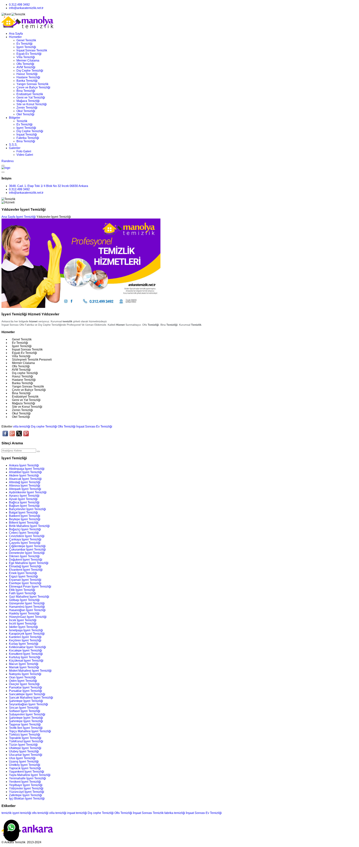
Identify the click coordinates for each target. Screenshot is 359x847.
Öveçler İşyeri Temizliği (24, 684)
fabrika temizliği (174, 812)
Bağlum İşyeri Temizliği (24, 505)
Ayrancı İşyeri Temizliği (24, 495)
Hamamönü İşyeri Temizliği (27, 606)
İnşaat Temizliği (26, 134)
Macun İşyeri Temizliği (23, 663)
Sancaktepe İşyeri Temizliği (27, 694)
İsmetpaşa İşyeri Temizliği (26, 630)
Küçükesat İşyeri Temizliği (26, 660)
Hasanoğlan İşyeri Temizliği (27, 610)
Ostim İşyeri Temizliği (23, 680)
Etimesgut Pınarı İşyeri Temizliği (30, 586)
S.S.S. (13, 144)
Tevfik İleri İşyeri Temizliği (26, 727)
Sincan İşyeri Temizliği (24, 707)
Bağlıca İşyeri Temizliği (24, 502)
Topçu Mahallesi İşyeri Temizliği (30, 731)
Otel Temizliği (25, 114)
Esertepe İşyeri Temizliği (25, 583)
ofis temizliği (40, 812)
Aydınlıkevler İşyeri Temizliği (28, 492)
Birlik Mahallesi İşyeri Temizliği (29, 526)
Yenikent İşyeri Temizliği (25, 781)
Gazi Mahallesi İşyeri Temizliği (29, 596)
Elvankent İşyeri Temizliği (26, 569)
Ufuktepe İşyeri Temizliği (25, 748)
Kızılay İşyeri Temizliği (23, 643)
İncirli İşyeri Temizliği (22, 623)
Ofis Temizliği (25, 63)
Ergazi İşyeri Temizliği (23, 576)
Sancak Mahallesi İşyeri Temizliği (31, 697)
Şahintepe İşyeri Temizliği (26, 700)
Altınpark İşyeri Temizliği (25, 489)
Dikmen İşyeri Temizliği (24, 556)
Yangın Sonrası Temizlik (32, 84)
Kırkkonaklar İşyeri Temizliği (27, 647)
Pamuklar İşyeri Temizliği (25, 687)
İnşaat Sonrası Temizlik (31, 50)
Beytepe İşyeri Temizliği (24, 519)
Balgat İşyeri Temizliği (23, 512)
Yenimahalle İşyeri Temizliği (27, 778)
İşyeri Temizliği (26, 47)
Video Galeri (24, 154)
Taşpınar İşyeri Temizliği (25, 724)
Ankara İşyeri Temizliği (24, 465)
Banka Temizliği (27, 80)
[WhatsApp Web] (11, 830)
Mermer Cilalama (27, 60)
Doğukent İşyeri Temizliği (25, 559)
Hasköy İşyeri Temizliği (24, 613)
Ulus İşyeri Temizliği (22, 758)
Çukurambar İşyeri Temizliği (27, 549)
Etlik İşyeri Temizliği (22, 589)
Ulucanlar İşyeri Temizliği (25, 754)
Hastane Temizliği (28, 77)
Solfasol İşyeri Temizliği (24, 711)
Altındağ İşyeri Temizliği (24, 482)
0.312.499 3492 (19, 4)
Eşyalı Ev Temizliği (29, 53)
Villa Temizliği (25, 57)
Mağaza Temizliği (28, 100)
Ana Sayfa (16, 33)
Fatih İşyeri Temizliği (22, 593)
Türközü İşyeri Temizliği (24, 734)
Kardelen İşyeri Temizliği (25, 637)
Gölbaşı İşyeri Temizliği (24, 600)
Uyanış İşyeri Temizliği (24, 761)
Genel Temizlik (26, 40)
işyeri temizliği (21, 812)
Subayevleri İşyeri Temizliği (27, 714)
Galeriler (14, 148)
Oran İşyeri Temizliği (22, 677)
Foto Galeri (23, 151)
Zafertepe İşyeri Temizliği (25, 795)
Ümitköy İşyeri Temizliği (24, 764)
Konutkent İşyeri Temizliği (26, 653)
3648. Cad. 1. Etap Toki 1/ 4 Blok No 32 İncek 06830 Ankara (48, 185)
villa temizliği (21, 426)
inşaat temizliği (77, 812)
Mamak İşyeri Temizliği (24, 667)
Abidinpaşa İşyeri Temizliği (27, 468)
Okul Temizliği (25, 111)
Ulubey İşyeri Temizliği (24, 751)
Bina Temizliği (25, 90)
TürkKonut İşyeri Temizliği (26, 741)
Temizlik (21, 121)
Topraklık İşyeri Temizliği (25, 738)
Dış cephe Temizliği (44, 426)
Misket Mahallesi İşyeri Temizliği (30, 670)
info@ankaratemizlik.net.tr (26, 8)
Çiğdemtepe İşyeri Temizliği (27, 546)
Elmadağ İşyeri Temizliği (25, 566)
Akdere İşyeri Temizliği (24, 475)
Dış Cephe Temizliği (29, 70)
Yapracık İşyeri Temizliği (25, 768)
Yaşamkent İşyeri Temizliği (26, 771)
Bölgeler (14, 117)
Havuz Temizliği (27, 74)
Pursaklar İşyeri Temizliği (25, 690)
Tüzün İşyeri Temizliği (23, 744)
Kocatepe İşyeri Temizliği (25, 650)
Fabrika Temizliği (27, 137)
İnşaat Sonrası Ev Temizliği (94, 426)
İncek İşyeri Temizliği (22, 620)
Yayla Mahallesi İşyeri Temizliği (29, 775)
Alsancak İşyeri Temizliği (25, 478)
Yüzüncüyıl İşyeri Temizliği (26, 791)
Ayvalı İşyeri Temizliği (23, 499)
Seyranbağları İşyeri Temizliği (28, 704)
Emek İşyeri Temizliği (23, 573)
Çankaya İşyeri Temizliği (25, 539)
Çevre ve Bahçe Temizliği (33, 87)
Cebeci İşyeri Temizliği (24, 532)
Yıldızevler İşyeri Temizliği (26, 788)
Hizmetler (15, 37)
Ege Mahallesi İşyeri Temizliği (28, 563)
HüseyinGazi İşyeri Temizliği (28, 616)
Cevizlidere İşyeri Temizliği (27, 536)
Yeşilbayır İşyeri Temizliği (25, 785)
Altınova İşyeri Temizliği (24, 485)
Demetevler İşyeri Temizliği (27, 552)
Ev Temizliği (24, 43)
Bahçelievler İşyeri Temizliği (27, 509)
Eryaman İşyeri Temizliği (25, 579)
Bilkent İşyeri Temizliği (24, 522)
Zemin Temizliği (26, 107)
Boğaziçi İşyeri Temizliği (25, 529)
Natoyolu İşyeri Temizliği (25, 674)
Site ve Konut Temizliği (31, 104)
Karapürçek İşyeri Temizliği (27, 633)
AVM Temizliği (25, 67)
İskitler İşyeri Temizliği (23, 626)
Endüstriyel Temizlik (29, 94)
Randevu (7, 161)
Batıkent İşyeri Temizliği (24, 515)
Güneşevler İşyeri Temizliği (27, 603)
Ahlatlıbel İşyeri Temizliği (25, 472)
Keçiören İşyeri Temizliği (25, 640)
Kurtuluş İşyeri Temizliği (24, 657)
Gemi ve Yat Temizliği (30, 97)
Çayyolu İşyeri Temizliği (24, 542)
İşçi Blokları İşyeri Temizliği (27, 798)
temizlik (6, 812)
